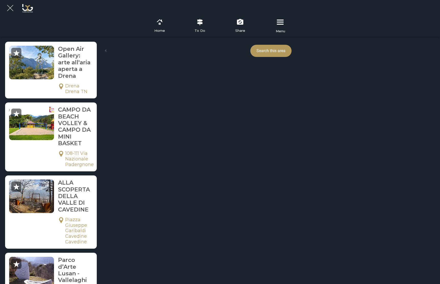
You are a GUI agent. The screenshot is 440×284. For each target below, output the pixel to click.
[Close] (10, 8)
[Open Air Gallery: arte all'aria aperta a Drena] (31, 62)
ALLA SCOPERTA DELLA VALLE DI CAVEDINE (74, 196)
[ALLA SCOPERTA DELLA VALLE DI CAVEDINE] (31, 196)
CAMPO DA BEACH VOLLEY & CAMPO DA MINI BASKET (74, 126)
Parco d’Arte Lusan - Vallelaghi (72, 270)
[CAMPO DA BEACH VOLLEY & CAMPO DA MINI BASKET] (31, 123)
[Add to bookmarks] (16, 53)
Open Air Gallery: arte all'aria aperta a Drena (74, 62)
